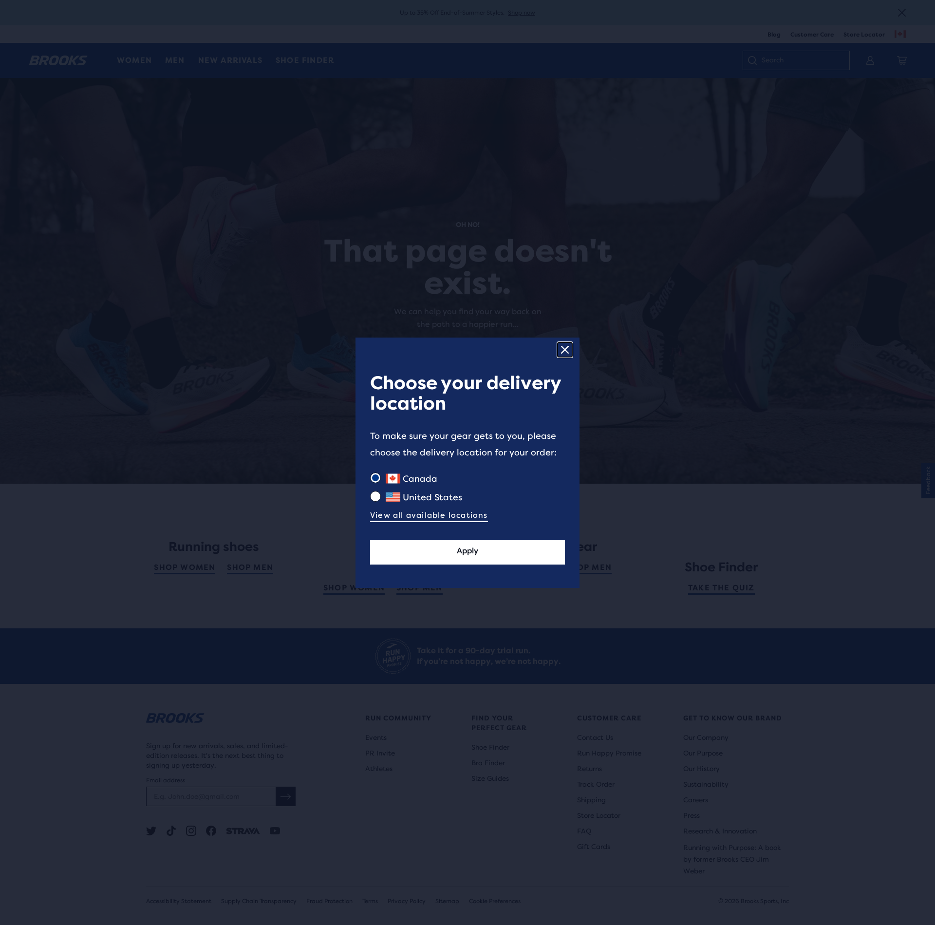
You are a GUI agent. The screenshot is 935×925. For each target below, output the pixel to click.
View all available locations (429, 515)
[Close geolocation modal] (565, 349)
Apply (467, 550)
